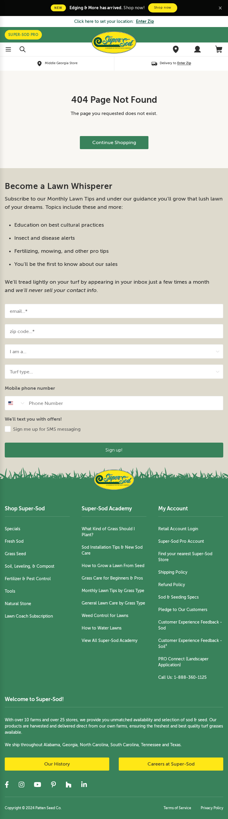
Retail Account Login (178, 529)
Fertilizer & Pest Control (28, 579)
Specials (12, 529)
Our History (57, 764)
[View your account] (197, 49)
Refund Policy (171, 585)
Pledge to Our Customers (182, 609)
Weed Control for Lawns (105, 615)
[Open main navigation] (8, 49)
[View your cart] (219, 49)
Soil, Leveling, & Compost (29, 566)
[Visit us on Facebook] (7, 784)
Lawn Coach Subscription (29, 616)
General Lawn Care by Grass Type (113, 603)
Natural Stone (18, 604)
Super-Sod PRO (23, 35)
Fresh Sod (14, 541)
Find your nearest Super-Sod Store (185, 557)
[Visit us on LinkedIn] (84, 784)
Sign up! (114, 450)
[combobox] (112, 351)
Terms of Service (177, 808)
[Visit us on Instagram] (21, 784)
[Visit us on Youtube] (37, 784)
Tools (10, 591)
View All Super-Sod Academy (109, 640)
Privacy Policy (212, 808)
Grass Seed (15, 554)
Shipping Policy (172, 572)
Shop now (162, 8)
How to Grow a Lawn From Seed (113, 566)
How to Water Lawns (101, 628)
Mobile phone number (30, 388)
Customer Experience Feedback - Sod (190, 625)
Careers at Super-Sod (171, 764)
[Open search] (22, 49)
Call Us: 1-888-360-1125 (182, 677)
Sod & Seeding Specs (178, 597)
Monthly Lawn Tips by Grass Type (113, 590)
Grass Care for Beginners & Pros (112, 578)
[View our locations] (176, 49)
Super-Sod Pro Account (181, 541)
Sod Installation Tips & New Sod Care (112, 550)
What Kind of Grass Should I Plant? (108, 532)
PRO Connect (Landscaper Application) (183, 662)
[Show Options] (218, 351)
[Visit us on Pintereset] (53, 784)
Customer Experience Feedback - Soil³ (190, 643)
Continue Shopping (114, 142)
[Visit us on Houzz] (69, 784)
